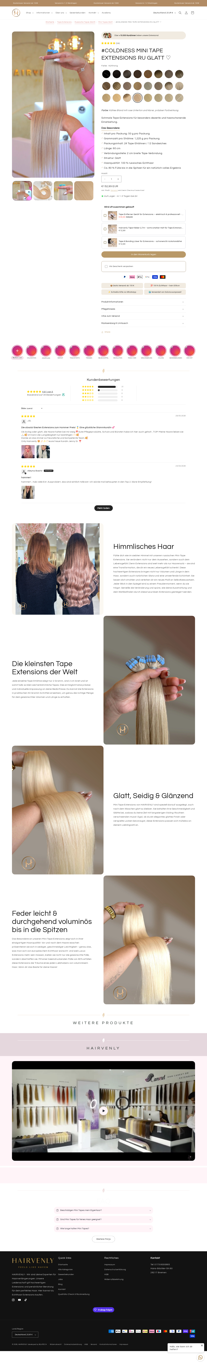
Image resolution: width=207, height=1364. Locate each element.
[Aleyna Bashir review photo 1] (28, 492)
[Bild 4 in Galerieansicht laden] (83, 190)
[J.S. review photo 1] (28, 451)
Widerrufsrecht (56, 1344)
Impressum (109, 1265)
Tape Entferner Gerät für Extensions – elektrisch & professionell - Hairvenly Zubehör (151, 214)
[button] (29, 13)
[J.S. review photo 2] (43, 451)
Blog (60, 1284)
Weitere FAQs (103, 1239)
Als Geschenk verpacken (121, 266)
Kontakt (62, 1289)
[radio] (106, 74)
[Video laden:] (103, 1111)
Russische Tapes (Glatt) (85, 22)
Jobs (60, 1279)
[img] (28, 416)
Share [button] (107, 332)
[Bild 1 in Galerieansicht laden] (22, 190)
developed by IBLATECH (37, 1344)
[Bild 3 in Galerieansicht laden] (63, 190)
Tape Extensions (64, 22)
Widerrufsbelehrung (113, 1279)
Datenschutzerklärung (115, 1270)
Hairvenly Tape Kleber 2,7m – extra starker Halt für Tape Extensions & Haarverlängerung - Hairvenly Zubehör (151, 228)
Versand (114, 190)
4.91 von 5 (47, 391)
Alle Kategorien (65, 1270)
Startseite (50, 22)
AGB (106, 1274)
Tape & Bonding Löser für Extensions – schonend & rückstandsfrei (150, 241)
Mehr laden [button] (103, 508)
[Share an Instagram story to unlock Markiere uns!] (17, 350)
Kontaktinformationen (108, 1344)
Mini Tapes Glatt (105, 22)
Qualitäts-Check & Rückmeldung (73, 1294)
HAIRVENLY (22, 1344)
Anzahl (104, 173)
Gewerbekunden (66, 1274)
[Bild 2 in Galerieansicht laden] (42, 190)
